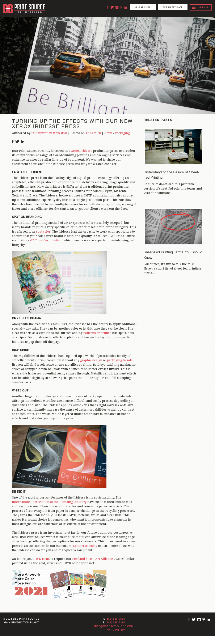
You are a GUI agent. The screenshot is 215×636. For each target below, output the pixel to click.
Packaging (122, 133)
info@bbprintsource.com (113, 626)
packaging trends (119, 360)
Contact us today (85, 545)
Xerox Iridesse (81, 150)
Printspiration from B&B (49, 133)
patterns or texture (97, 333)
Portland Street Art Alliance (92, 558)
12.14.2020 (93, 133)
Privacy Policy (114, 630)
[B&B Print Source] (24, 8)
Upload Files (143, 7)
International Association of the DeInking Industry (49, 502)
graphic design (91, 360)
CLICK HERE (41, 558)
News (108, 133)
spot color (43, 231)
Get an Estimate (173, 7)
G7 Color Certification (46, 240)
